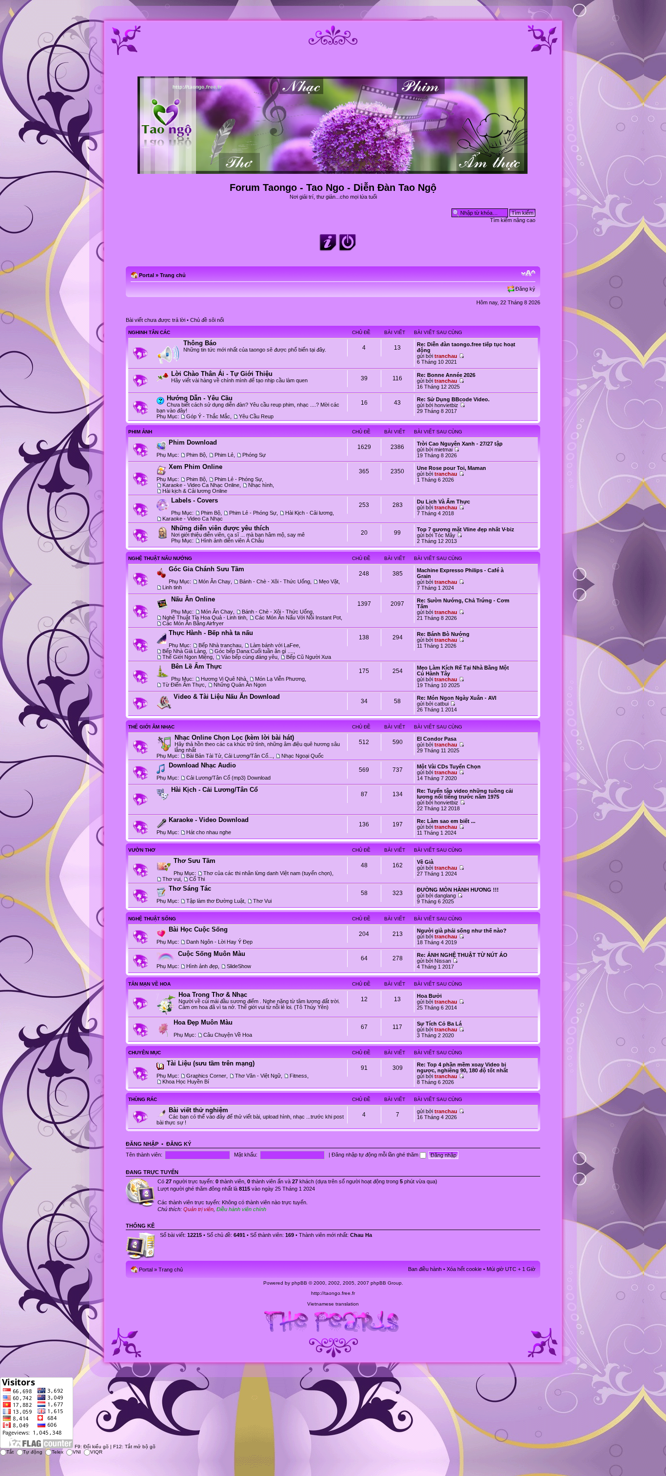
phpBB (299, 1283)
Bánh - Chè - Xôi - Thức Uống (274, 581)
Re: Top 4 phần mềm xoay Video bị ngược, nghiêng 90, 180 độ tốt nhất (462, 1067)
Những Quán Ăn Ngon (240, 685)
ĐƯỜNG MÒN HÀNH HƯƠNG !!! (458, 890)
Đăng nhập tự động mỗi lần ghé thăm (376, 1155)
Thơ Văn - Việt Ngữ (258, 1076)
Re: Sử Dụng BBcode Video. (453, 399)
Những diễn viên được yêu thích (220, 528)
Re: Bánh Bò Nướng (443, 634)
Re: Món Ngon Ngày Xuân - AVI (456, 698)
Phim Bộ (196, 455)
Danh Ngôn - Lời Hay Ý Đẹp (219, 942)
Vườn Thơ (142, 850)
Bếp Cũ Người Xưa (308, 657)
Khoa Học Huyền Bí (185, 1081)
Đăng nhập (142, 1144)
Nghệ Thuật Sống (152, 918)
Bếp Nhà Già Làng (184, 651)
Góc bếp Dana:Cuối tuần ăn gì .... (254, 651)
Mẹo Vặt (328, 581)
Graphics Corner (206, 1076)
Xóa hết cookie (464, 1269)
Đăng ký (525, 289)
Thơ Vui (262, 901)
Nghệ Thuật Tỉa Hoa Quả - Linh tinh (204, 617)
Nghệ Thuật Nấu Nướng (160, 558)
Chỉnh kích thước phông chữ (528, 273)
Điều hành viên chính (241, 1209)
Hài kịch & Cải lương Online (194, 491)
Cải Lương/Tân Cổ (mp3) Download (228, 778)
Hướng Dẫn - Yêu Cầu (200, 398)
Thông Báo (199, 343)
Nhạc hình (260, 485)
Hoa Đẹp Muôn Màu (203, 1022)
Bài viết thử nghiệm (198, 1110)
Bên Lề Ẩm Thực (196, 666)
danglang (445, 895)
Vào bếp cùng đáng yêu (249, 657)
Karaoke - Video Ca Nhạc (192, 519)
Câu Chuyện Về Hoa (227, 1035)
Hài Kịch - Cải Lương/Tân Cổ (214, 789)
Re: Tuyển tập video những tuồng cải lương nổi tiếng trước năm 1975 (465, 794)
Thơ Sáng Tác (190, 888)
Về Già (425, 862)
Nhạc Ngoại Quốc (302, 756)
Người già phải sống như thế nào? (462, 931)
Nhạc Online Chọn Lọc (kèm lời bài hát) (234, 737)
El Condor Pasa (436, 739)
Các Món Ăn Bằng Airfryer (193, 623)
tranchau (445, 356)
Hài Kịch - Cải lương (309, 513)
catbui (441, 704)
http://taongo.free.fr (333, 1293)
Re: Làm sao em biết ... (446, 821)
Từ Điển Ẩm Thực (183, 685)
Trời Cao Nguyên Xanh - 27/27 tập (460, 444)
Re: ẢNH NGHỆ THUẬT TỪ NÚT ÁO (462, 955)
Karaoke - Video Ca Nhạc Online (200, 485)
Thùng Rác (142, 1099)
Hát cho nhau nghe (208, 832)
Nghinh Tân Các (149, 332)
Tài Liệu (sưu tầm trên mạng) (211, 1063)
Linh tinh (172, 587)
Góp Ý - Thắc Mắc (208, 416)
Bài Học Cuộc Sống (198, 929)
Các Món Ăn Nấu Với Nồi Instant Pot (298, 617)
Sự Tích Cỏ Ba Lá (439, 1024)
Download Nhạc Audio (202, 765)
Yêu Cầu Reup (256, 416)
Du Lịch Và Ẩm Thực (443, 501)
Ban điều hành (425, 1269)
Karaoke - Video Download (209, 819)
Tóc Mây (444, 535)
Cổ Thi (197, 879)
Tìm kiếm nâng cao (512, 220)
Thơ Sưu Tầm (194, 860)
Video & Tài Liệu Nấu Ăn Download (227, 696)
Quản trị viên (198, 1209)
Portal (146, 275)
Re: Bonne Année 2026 (446, 375)
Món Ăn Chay (214, 581)
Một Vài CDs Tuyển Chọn (449, 766)
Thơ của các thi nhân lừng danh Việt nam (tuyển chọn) (267, 873)
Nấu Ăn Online (193, 599)
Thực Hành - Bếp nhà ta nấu (211, 632)
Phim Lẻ (224, 455)
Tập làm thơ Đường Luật (215, 901)
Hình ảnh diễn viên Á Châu (232, 540)
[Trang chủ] (333, 170)
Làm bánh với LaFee (274, 645)
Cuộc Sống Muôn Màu (211, 953)
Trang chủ (173, 275)
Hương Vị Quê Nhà (223, 679)
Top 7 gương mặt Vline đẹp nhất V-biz (465, 529)
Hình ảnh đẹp (202, 966)
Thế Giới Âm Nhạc (151, 726)
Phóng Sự (254, 455)
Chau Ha (361, 1235)
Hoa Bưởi (429, 996)
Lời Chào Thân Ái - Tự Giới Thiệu (222, 373)
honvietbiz (446, 405)
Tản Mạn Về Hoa (149, 984)
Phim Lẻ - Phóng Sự (238, 479)
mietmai (443, 449)
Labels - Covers (194, 500)
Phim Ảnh (140, 431)
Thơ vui (171, 879)
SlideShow (239, 966)
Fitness (298, 1076)
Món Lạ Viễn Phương (280, 679)
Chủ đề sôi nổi (207, 320)
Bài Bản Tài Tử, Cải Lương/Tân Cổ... (229, 756)
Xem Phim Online (195, 466)
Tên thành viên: (144, 1155)
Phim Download (193, 442)
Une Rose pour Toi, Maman (451, 468)
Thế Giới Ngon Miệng (187, 657)
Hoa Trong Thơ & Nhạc (212, 994)
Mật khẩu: (245, 1155)
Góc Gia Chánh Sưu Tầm (206, 569)
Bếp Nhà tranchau (219, 645)
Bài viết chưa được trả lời (155, 320)
